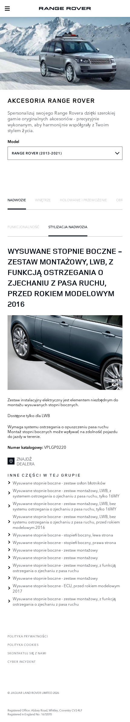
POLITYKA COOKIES (23, 644)
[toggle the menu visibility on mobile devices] (7, 8)
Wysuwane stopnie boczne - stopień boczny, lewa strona (63, 534)
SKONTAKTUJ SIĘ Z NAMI (27, 653)
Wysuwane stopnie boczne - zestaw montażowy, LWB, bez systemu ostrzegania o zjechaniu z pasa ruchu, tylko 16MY (64, 505)
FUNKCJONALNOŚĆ (23, 226)
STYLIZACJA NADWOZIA (67, 226)
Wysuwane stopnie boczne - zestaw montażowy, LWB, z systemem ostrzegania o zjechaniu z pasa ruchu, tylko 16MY (66, 492)
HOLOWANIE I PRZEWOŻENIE (83, 199)
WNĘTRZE (43, 199)
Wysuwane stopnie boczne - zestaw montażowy (55, 549)
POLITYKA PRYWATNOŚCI (28, 636)
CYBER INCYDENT (22, 661)
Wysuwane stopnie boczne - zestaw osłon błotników (59, 482)
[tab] (17, 199)
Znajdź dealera (25, 461)
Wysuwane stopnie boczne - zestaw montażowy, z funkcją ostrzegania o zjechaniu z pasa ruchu (64, 567)
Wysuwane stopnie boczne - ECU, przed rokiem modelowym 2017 (66, 588)
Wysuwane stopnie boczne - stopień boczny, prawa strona (64, 542)
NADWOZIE (17, 199)
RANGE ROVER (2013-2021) (37, 153)
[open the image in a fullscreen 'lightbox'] (65, 352)
